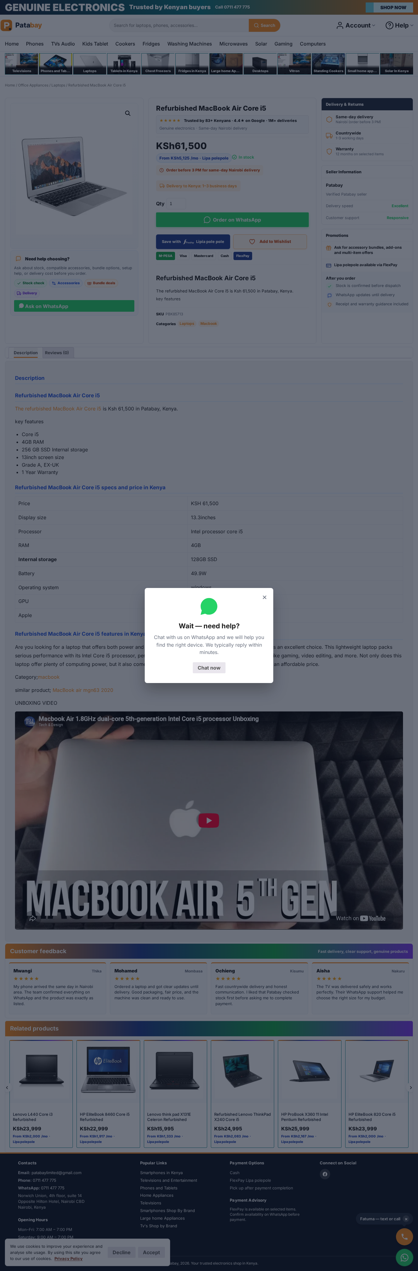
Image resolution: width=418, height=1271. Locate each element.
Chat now (209, 668)
